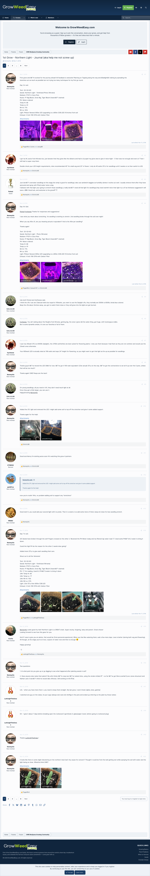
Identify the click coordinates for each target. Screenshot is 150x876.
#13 (145, 508)
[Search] (146, 7)
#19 (145, 734)
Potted (22, 211)
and (31, 170)
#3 (145, 179)
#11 (145, 453)
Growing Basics (143, 849)
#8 (145, 362)
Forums (18, 17)
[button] (141, 7)
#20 (144, 756)
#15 (145, 626)
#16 (145, 663)
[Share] (142, 74)
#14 (145, 530)
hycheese (28, 211)
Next (25, 65)
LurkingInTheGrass (31, 738)
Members (51, 17)
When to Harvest (143, 854)
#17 (145, 686)
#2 (145, 155)
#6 (145, 318)
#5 (145, 297)
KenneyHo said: (28, 480)
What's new (34, 17)
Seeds (146, 857)
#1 (145, 74)
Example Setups (143, 860)
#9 (145, 384)
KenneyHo (7, 61)
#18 (145, 710)
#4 (145, 203)
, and (33, 146)
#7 (145, 340)
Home (7, 17)
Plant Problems (143, 852)
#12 (145, 475)
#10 (145, 406)
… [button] (16, 65)
